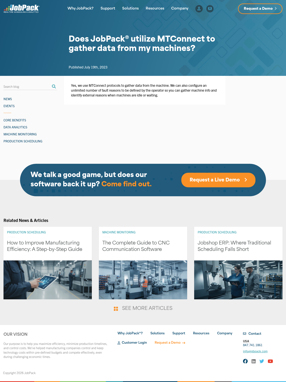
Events (9, 106)
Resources (155, 9)
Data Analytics (15, 127)
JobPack (30, 373)
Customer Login (134, 342)
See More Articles (147, 308)
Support (108, 9)
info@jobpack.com (255, 351)
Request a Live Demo (215, 180)
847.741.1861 (252, 343)
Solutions (130, 9)
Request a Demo (258, 9)
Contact (254, 334)
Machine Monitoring (20, 134)
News (8, 99)
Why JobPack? (81, 9)
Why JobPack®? (130, 333)
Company (179, 9)
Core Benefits (15, 120)
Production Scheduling (23, 141)
